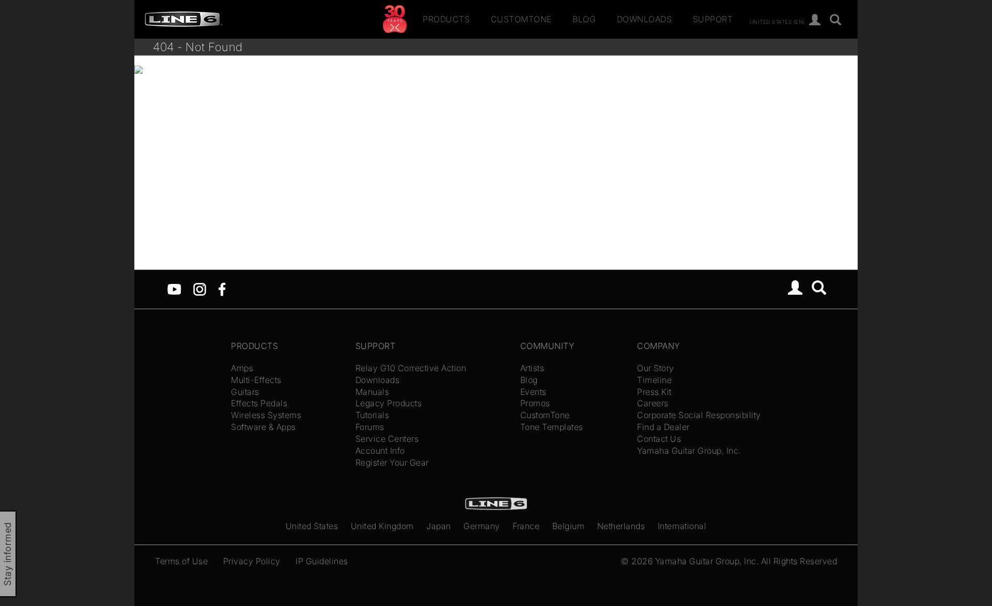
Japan (438, 526)
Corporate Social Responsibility (699, 415)
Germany (481, 526)
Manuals (372, 392)
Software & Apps (263, 427)
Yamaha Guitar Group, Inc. (689, 450)
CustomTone (521, 19)
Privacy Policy (252, 561)
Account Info (380, 450)
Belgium (568, 526)
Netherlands (621, 526)
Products (446, 19)
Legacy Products (388, 403)
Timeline (654, 380)
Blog (584, 19)
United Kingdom (382, 526)
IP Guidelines (322, 561)
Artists (532, 368)
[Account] (815, 20)
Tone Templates (551, 427)
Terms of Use (181, 561)
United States (312, 526)
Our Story (655, 368)
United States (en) (777, 21)
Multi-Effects (256, 380)
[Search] (836, 20)
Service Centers (387, 439)
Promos (535, 403)
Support (713, 19)
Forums (369, 427)
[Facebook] (222, 288)
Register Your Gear (392, 462)
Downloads (644, 19)
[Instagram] (200, 288)
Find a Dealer (663, 427)
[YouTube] (174, 288)
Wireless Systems (266, 415)
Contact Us (659, 439)
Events (533, 392)
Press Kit (654, 392)
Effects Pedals (259, 403)
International (682, 526)
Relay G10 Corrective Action (411, 368)
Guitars (245, 392)
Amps (242, 368)
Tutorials (372, 415)
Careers (653, 403)
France (526, 526)
